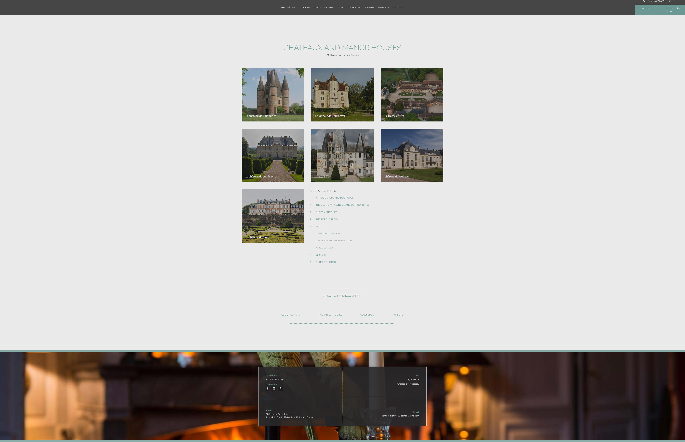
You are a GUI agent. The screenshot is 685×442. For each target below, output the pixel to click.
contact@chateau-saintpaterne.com (400, 415)
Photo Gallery (323, 7)
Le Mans (320, 254)
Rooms (306, 7)
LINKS (416, 375)
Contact (397, 7)
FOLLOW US (271, 384)
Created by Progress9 (408, 383)
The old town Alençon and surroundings (342, 205)
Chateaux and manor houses (333, 240)
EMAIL (416, 412)
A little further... (326, 262)
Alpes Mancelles (326, 212)
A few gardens (325, 247)
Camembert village (327, 233)
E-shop (644, 8)
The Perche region (327, 219)
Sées (318, 226)
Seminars (383, 7)
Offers (369, 7)
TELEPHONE (271, 375)
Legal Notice (413, 379)
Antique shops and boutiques (334, 197)
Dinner (341, 7)
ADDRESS (270, 410)
